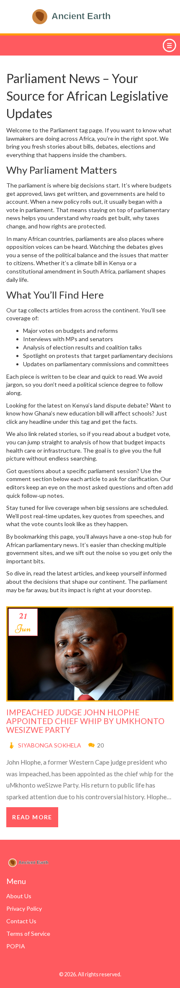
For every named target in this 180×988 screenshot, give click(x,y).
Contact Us (21, 921)
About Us (18, 895)
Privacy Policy (24, 908)
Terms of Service (28, 933)
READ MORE (32, 817)
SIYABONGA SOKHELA (49, 745)
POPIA (15, 946)
